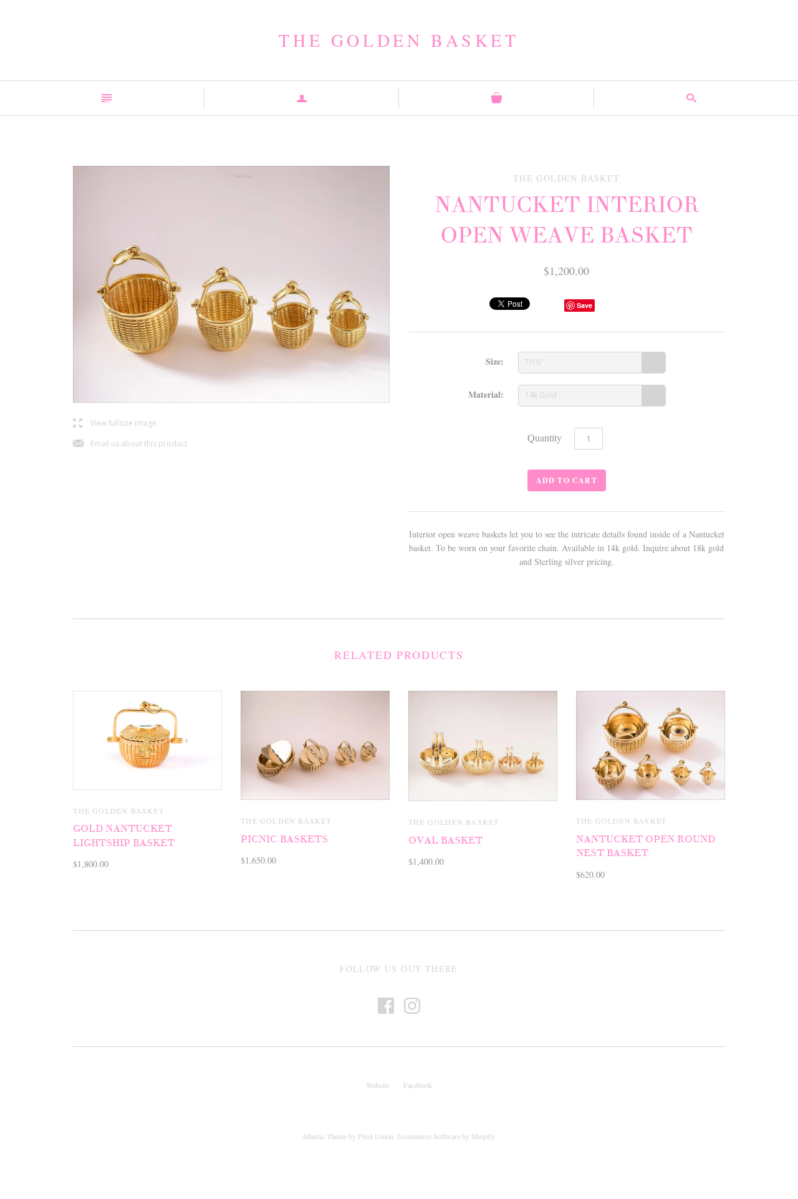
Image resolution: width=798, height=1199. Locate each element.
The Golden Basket (399, 40)
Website (377, 1085)
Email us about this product (130, 444)
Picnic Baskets (284, 839)
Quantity (544, 437)
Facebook (417, 1085)
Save (584, 305)
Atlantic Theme (324, 1136)
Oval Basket (445, 840)
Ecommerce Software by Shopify (445, 1136)
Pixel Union (375, 1136)
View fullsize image (114, 423)
